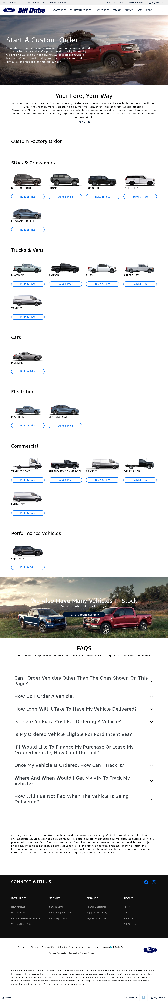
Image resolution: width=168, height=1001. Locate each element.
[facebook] (146, 882)
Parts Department (58, 918)
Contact (128, 912)
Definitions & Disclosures (70, 947)
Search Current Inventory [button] (84, 614)
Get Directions (131, 924)
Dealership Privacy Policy (81, 953)
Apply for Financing (96, 912)
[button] (161, 10)
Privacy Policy (92, 947)
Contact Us (23, 947)
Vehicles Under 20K (21, 924)
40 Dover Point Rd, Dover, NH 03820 (126, 3)
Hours (127, 907)
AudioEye (119, 947)
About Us (128, 918)
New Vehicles (59, 10)
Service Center (56, 907)
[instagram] (154, 882)
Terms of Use (48, 947)
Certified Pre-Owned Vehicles (26, 918)
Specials (117, 10)
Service (129, 10)
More (149, 10)
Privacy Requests (57, 953)
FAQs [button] (82, 122)
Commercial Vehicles (80, 10)
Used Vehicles (102, 10)
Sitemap (35, 947)
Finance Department (96, 907)
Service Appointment (60, 912)
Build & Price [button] (27, 196)
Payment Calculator (96, 918)
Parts (139, 10)
